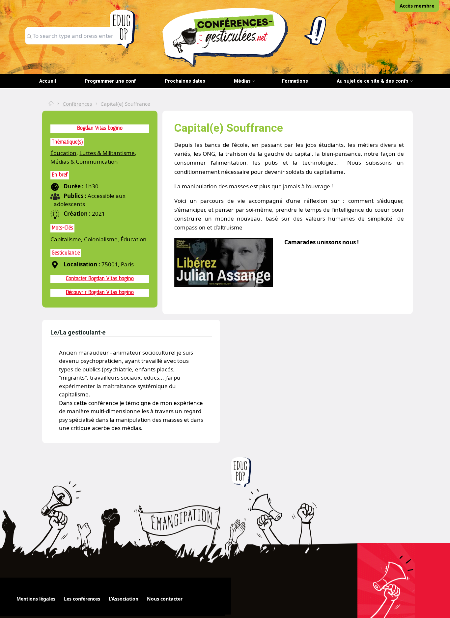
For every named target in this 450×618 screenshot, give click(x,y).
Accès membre (417, 6)
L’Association (123, 599)
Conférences (77, 103)
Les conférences (82, 599)
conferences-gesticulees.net (225, 37)
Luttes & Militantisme (107, 153)
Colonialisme (101, 239)
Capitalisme (65, 239)
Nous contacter (165, 599)
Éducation (63, 153)
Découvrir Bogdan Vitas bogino (100, 292)
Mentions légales (35, 599)
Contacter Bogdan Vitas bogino (100, 279)
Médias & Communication (84, 161)
